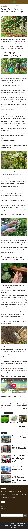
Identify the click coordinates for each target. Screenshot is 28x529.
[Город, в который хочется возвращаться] (6, 439)
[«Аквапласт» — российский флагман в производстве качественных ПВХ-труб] (6, 479)
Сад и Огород (7, 5)
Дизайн (6, 525)
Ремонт (17, 523)
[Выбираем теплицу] (14, 418)
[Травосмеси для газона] (5, 418)
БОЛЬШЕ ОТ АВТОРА (18, 413)
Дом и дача (22, 523)
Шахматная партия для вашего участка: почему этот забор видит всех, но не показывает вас (19, 448)
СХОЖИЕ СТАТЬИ (8, 413)
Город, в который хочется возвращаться (19, 436)
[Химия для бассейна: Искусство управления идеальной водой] (6, 470)
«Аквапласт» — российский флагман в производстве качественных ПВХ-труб (19, 478)
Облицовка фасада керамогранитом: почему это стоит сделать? (21, 406)
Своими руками (13, 525)
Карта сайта (3, 508)
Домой (2, 5)
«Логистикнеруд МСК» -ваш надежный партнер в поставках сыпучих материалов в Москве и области (19, 458)
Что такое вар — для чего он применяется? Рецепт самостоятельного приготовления (22, 424)
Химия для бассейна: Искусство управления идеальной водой (19, 468)
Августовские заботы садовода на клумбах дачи (7, 405)
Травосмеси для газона (4, 423)
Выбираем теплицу (14, 422)
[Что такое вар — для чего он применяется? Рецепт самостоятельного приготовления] (23, 418)
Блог (2, 506)
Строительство (11, 523)
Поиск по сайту (4, 510)
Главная (2, 504)
